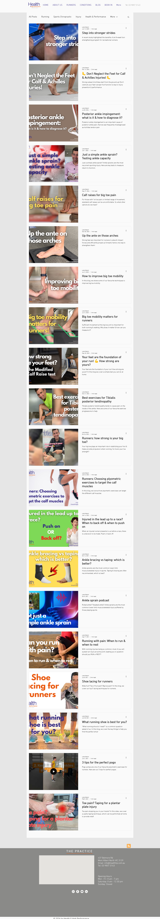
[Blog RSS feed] (129, 882)
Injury (78, 17)
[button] (128, 17)
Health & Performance (95, 17)
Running (45, 17)
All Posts (33, 17)
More (112, 17)
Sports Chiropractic (62, 17)
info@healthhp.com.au (114, 898)
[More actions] (126, 28)
